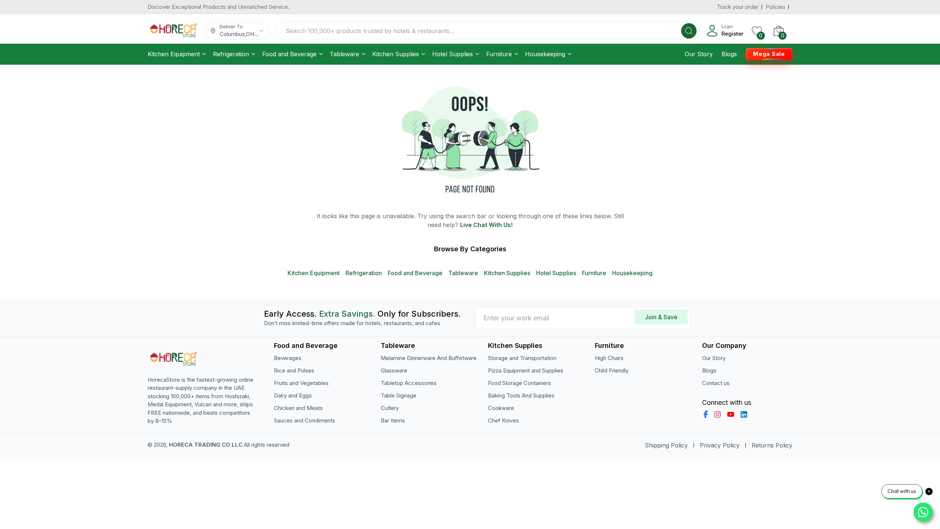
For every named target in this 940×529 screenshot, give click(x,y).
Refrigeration (231, 54)
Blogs (729, 54)
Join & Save (661, 317)
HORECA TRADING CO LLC (205, 444)
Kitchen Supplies (395, 54)
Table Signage (398, 395)
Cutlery (390, 407)
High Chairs (609, 358)
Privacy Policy (720, 445)
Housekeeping (545, 54)
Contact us (716, 382)
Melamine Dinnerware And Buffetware (429, 358)
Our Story (699, 54)
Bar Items (393, 420)
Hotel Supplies (452, 54)
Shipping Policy (666, 445)
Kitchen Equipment (174, 54)
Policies (775, 6)
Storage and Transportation (522, 358)
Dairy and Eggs (293, 395)
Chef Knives (503, 420)
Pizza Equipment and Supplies (525, 370)
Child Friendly (612, 370)
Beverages (287, 358)
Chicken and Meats (298, 407)
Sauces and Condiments (304, 420)
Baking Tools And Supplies (521, 395)
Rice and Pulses (294, 370)
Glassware (394, 370)
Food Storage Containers (519, 382)
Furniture (499, 54)
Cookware (501, 407)
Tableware (344, 54)
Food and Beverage (289, 54)
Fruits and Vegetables (301, 382)
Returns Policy (772, 445)
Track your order (738, 6)
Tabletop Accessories (409, 382)
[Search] (689, 31)
